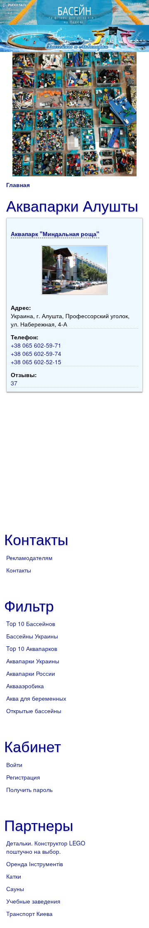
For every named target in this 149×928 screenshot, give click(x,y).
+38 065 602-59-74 (36, 353)
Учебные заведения (33, 901)
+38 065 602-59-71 (36, 345)
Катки (13, 876)
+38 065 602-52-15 (36, 362)
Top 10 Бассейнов (30, 623)
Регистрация (23, 777)
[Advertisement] (75, 458)
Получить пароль (29, 789)
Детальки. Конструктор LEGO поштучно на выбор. (45, 847)
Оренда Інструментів (34, 864)
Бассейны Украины (32, 636)
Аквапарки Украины (32, 661)
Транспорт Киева (29, 913)
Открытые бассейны (33, 710)
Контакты (18, 570)
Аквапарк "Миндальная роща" (55, 233)
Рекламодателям (29, 557)
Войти (14, 764)
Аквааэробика (25, 686)
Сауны (15, 888)
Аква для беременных (36, 698)
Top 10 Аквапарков (31, 648)
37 (14, 383)
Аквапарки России (30, 673)
